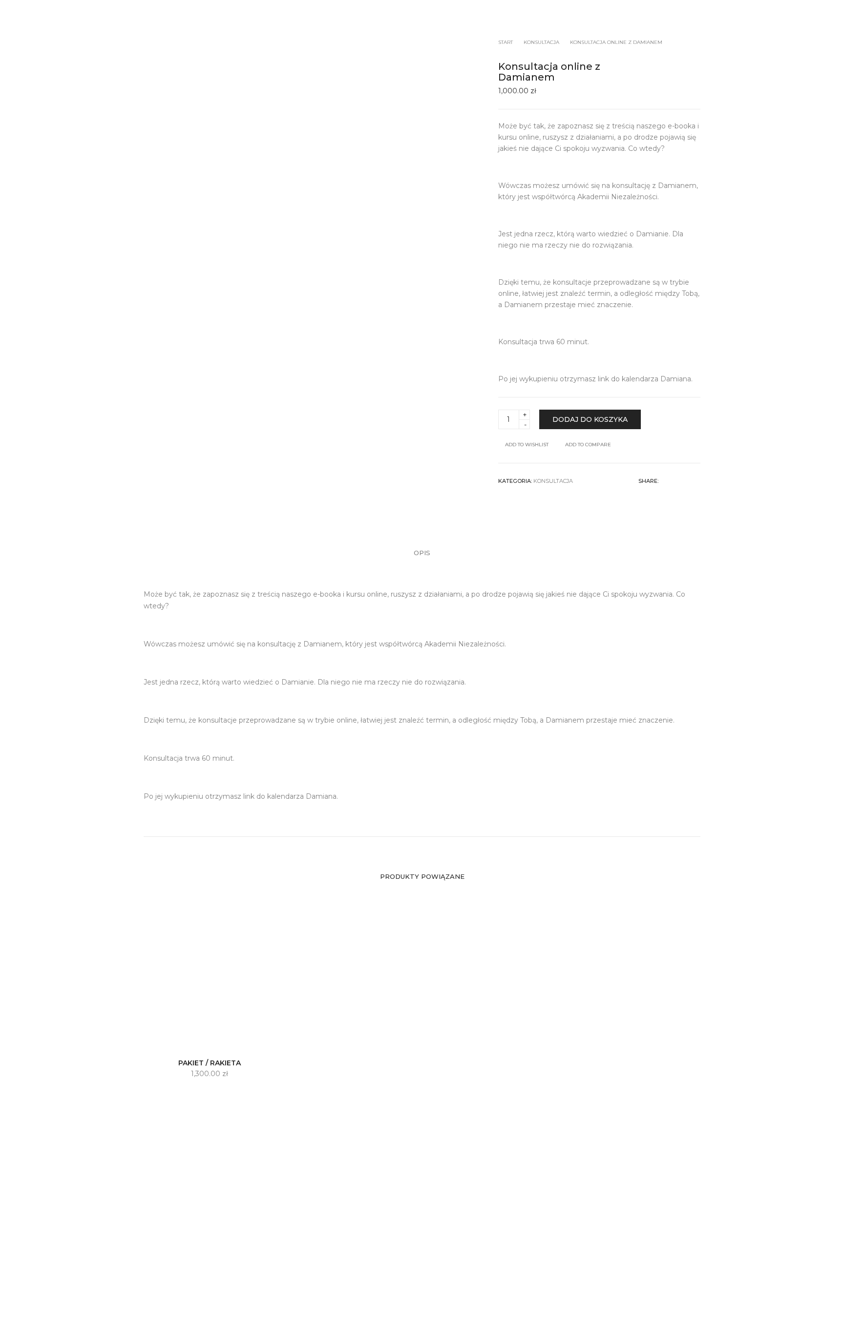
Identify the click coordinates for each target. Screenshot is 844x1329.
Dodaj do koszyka (590, 419)
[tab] (422, 553)
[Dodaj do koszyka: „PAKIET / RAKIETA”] (177, 1039)
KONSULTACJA (553, 481)
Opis (422, 553)
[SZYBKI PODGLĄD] (242, 1039)
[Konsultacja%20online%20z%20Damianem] (664, 481)
